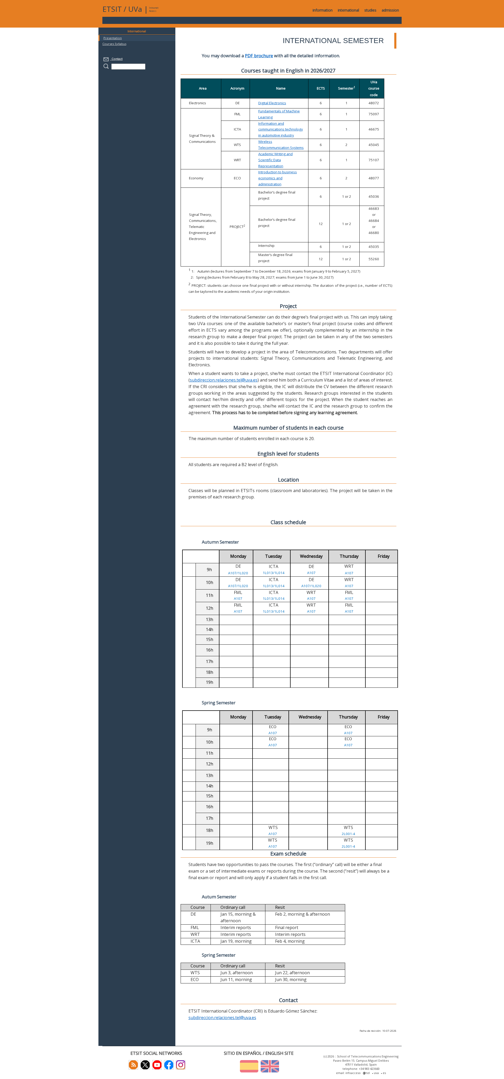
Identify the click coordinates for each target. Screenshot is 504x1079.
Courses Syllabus (114, 44)
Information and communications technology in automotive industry (280, 129)
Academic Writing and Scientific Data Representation (275, 160)
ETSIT (112, 9)
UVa (135, 9)
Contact (116, 59)
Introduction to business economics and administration (277, 178)
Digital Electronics (272, 103)
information (323, 10)
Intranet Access (153, 9)
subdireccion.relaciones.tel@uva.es (224, 380)
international (348, 10)
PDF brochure (259, 56)
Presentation (112, 38)
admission (390, 10)
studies (370, 10)
